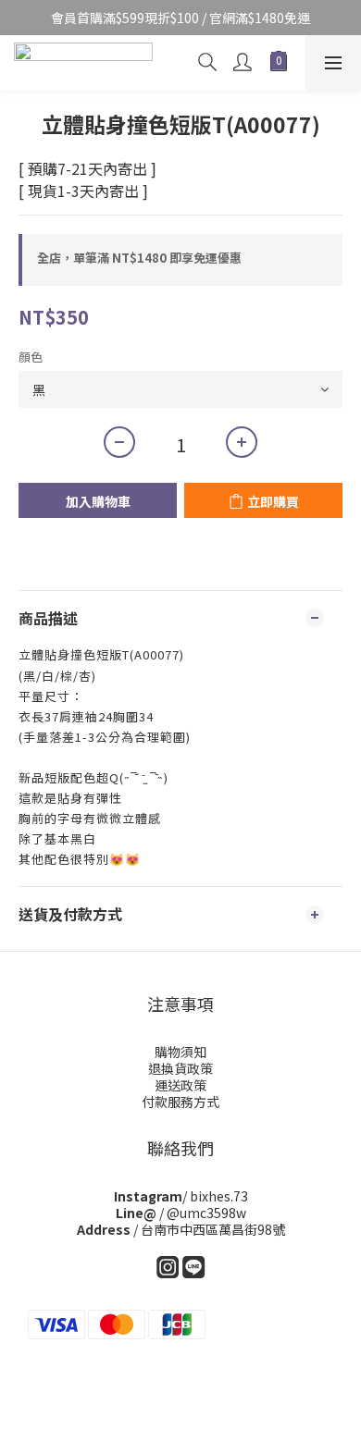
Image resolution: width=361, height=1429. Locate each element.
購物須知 (180, 1051)
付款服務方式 (180, 1101)
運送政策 (180, 1085)
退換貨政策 (180, 1068)
